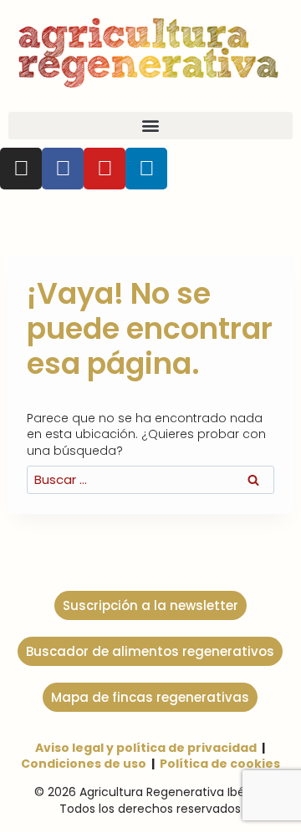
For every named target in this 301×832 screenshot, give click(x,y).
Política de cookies (220, 763)
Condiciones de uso (83, 763)
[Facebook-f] (63, 168)
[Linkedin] (146, 168)
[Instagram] (21, 168)
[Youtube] (104, 168)
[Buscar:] (150, 479)
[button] (150, 125)
